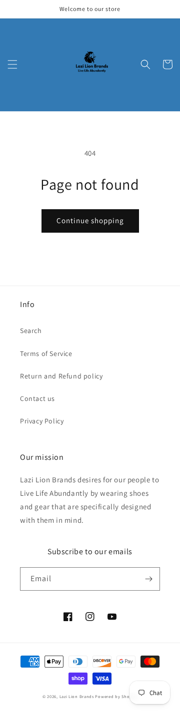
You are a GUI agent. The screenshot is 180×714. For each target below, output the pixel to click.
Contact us (37, 398)
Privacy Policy (42, 420)
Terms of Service (46, 353)
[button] (13, 64)
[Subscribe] (149, 579)
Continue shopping (90, 220)
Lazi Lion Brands (77, 696)
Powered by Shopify (116, 696)
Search (31, 330)
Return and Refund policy (61, 375)
